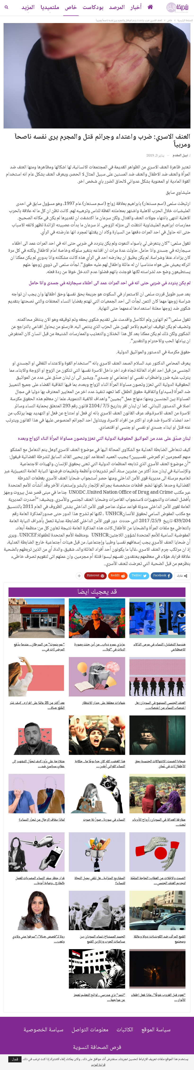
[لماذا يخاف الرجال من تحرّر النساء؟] (37, 793)
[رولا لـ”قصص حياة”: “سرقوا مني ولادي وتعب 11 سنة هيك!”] (37, 910)
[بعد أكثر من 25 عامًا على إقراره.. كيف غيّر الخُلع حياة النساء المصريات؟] (37, 676)
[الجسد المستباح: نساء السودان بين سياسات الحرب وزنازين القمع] (97, 910)
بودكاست (93, 8)
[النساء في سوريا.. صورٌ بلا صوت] (97, 793)
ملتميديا (49, 8)
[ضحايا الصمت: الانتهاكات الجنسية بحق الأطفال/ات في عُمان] (157, 735)
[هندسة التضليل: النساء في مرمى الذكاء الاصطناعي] (157, 618)
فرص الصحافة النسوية (97, 1047)
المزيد (28, 8)
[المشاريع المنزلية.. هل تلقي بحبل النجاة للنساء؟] (97, 852)
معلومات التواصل (89, 1030)
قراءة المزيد (98, 1065)
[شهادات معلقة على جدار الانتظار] (97, 676)
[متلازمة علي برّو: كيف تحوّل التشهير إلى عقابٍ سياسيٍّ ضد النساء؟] (37, 735)
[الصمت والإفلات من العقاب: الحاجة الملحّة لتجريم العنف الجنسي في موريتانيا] (157, 852)
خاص (71, 8)
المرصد (117, 8)
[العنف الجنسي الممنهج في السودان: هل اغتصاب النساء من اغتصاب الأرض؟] (157, 676)
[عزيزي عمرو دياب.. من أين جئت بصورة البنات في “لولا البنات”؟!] (97, 618)
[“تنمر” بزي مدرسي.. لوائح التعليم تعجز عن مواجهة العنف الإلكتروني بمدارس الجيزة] (97, 969)
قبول (15, 1059)
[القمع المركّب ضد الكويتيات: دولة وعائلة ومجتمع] (157, 910)
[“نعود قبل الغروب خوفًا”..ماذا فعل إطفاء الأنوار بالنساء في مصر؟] (157, 969)
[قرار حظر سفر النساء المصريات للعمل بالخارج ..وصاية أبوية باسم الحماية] (37, 852)
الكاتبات (124, 1030)
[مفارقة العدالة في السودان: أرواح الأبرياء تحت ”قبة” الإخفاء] (157, 793)
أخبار (136, 8)
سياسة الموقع (156, 1030)
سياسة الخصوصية (43, 1030)
